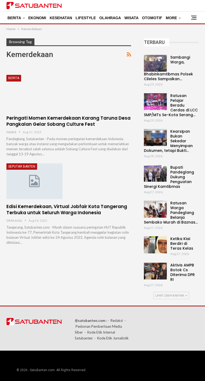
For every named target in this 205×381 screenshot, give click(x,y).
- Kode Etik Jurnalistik (111, 338)
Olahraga (110, 18)
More (171, 18)
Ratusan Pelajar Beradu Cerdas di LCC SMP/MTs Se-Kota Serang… (171, 105)
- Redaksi (115, 320)
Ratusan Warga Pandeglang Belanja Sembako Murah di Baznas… (171, 212)
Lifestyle (86, 18)
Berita (14, 18)
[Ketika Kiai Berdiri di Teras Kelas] (155, 244)
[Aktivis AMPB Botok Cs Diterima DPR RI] (155, 271)
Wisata (131, 18)
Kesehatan (61, 18)
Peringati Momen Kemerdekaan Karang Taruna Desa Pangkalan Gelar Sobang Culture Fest (68, 121)
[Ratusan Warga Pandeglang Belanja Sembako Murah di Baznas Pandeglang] (155, 209)
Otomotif (152, 18)
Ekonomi (37, 18)
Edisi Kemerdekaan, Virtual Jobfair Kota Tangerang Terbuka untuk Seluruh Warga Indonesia (66, 209)
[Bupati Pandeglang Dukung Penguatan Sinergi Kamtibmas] (155, 173)
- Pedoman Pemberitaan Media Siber (100, 326)
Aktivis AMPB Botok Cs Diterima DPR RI (182, 272)
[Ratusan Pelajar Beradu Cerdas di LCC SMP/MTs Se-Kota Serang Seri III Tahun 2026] (155, 101)
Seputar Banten (21, 166)
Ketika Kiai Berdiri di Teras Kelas (181, 243)
